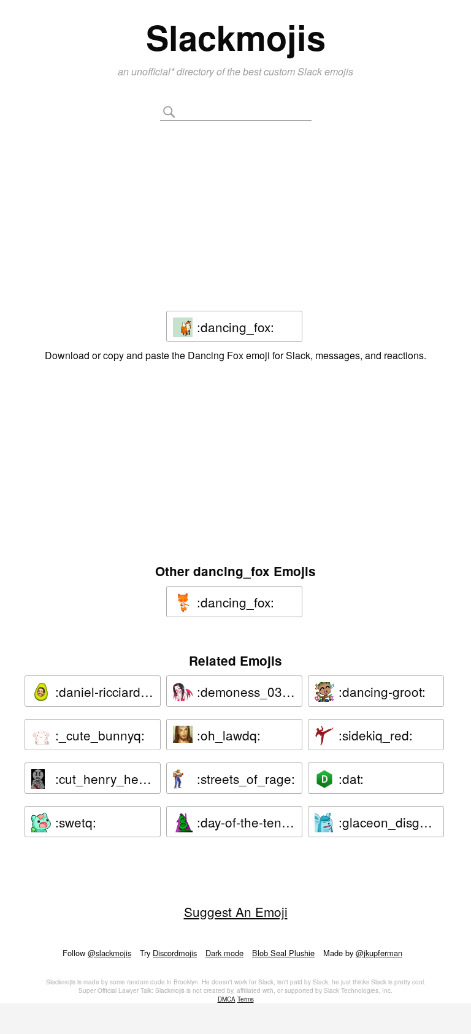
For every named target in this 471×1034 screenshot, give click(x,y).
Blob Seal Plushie (283, 953)
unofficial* (154, 71)
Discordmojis (175, 953)
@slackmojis (109, 953)
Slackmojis (236, 36)
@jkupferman (379, 953)
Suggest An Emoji (236, 911)
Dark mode (224, 953)
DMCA (227, 999)
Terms (245, 999)
